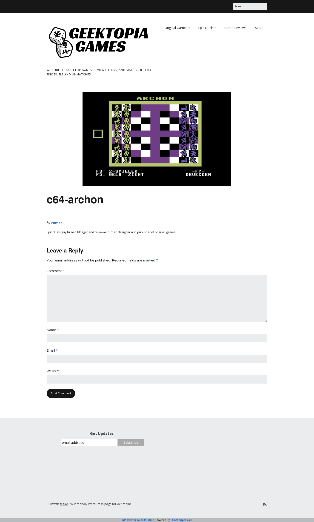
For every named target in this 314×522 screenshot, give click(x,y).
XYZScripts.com (182, 520)
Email (52, 350)
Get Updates (102, 433)
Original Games (176, 28)
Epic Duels (206, 28)
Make (64, 504)
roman (57, 222)
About (259, 28)
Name (53, 329)
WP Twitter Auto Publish (138, 520)
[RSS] (265, 505)
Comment (56, 270)
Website (53, 371)
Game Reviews (235, 28)
